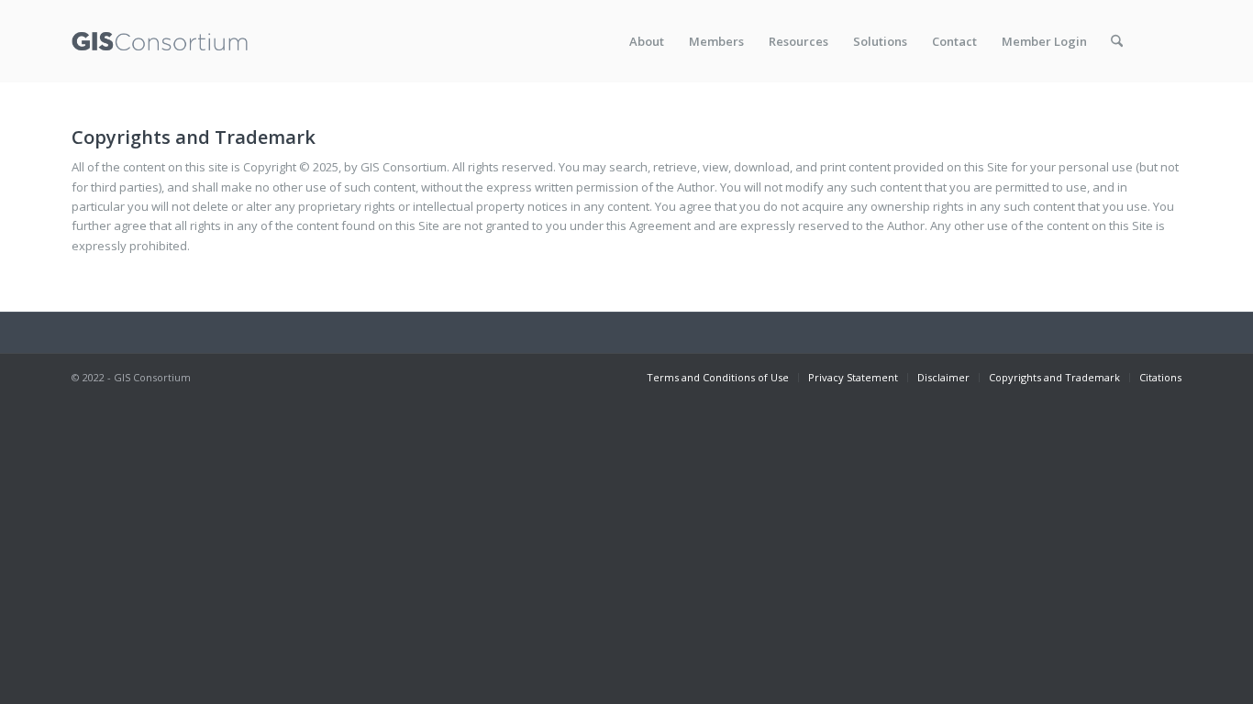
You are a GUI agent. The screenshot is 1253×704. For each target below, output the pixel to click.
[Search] (1117, 41)
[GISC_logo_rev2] (160, 41)
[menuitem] (646, 41)
